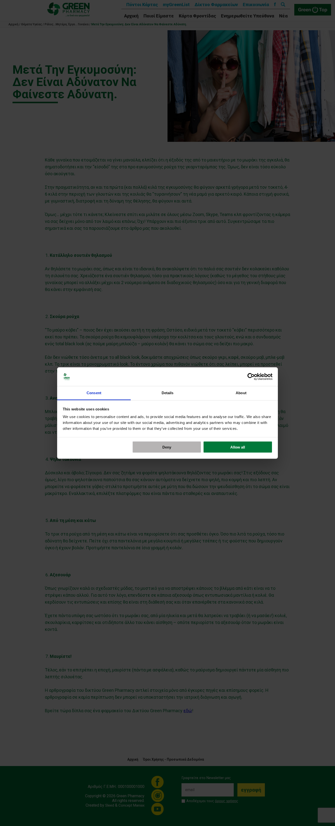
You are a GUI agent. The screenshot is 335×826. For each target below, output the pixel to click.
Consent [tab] (94, 393)
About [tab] (241, 393)
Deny (166, 447)
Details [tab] (168, 393)
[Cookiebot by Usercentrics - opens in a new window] (251, 376)
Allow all (237, 447)
